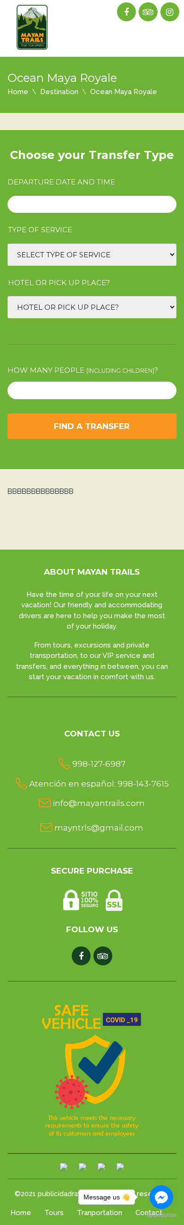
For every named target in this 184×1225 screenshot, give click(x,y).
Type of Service (40, 229)
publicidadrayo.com (70, 1194)
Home (18, 92)
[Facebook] (126, 12)
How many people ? (83, 370)
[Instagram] (169, 12)
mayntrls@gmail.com (98, 827)
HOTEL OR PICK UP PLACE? (59, 282)
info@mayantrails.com (99, 803)
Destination (59, 92)
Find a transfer (92, 426)
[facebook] (81, 956)
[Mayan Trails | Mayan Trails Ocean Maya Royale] (33, 25)
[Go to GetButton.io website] (161, 1215)
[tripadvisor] (147, 12)
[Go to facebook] (161, 1197)
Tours (54, 1212)
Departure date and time (61, 181)
